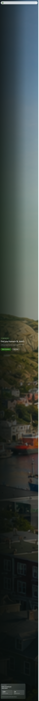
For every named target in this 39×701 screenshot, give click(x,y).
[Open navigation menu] (36, 3)
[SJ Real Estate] (3, 3)
